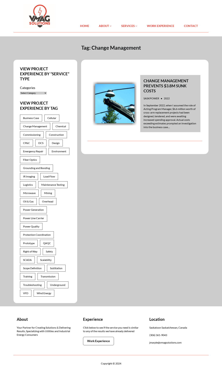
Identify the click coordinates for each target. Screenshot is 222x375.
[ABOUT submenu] (110, 26)
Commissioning (31, 134)
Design (56, 142)
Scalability (46, 259)
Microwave (29, 192)
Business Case (31, 117)
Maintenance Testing (53, 184)
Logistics (28, 184)
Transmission (48, 276)
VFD (25, 293)
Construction (56, 134)
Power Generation (33, 209)
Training (27, 276)
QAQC (47, 243)
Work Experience (98, 341)
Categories (27, 88)
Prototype (29, 243)
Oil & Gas (28, 201)
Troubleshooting (32, 284)
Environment (59, 151)
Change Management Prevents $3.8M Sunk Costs (166, 85)
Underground (57, 284)
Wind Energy (44, 293)
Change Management (35, 126)
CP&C (26, 142)
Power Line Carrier (33, 218)
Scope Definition (32, 268)
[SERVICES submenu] (136, 26)
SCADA (27, 259)
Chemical (61, 126)
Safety (49, 251)
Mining (48, 192)
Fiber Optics (30, 159)
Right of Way (30, 251)
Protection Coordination (37, 234)
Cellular (51, 117)
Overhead (47, 201)
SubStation (56, 268)
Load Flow (49, 176)
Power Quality (31, 226)
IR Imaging (29, 176)
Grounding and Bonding (36, 167)
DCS (40, 142)
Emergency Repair (33, 151)
